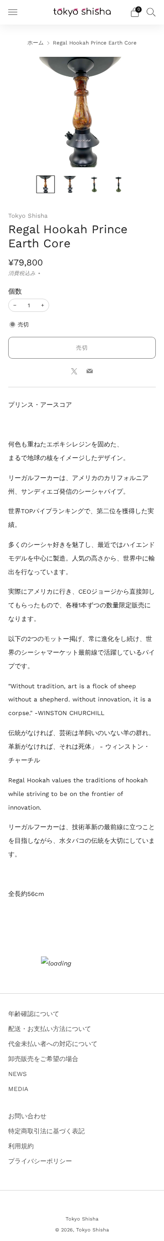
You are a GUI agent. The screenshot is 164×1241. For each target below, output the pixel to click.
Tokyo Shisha (28, 215)
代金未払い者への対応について (52, 1043)
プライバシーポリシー (40, 1161)
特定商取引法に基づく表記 (46, 1131)
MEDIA (18, 1088)
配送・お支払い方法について (49, 1028)
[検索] (151, 11)
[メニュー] (12, 12)
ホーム (35, 43)
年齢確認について (33, 1013)
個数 (15, 291)
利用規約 (21, 1146)
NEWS (17, 1073)
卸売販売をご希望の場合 (43, 1058)
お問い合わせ (27, 1116)
